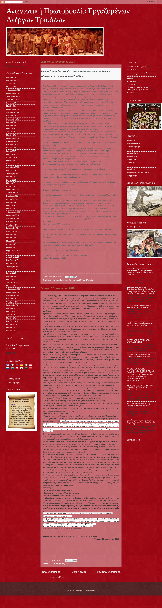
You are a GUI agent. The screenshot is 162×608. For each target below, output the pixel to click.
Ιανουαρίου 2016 (12, 190)
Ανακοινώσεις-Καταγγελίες (59, 564)
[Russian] (8, 368)
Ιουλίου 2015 (11, 202)
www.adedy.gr (132, 140)
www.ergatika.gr (132, 153)
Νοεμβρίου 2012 (12, 299)
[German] (17, 365)
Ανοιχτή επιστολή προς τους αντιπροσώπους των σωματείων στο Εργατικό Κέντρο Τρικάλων (140, 324)
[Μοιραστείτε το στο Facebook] (74, 277)
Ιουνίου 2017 (11, 151)
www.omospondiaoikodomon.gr (138, 172)
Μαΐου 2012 (10, 311)
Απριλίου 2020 (11, 84)
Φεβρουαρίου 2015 (13, 212)
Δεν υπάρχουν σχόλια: (53, 277)
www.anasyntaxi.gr (133, 143)
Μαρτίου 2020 (11, 87)
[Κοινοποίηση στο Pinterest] (76, 277)
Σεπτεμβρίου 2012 (12, 305)
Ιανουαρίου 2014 (12, 254)
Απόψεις (130, 78)
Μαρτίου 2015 (11, 209)
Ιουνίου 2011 (11, 331)
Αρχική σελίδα (79, 572)
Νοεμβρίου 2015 (12, 196)
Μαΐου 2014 (10, 241)
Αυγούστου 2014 (12, 231)
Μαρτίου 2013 (11, 286)
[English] (8, 365)
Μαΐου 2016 (10, 183)
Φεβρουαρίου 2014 (13, 251)
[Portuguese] (13, 368)
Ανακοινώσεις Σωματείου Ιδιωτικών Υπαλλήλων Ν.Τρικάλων (71, 280)
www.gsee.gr (131, 160)
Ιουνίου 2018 (11, 125)
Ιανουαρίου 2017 (12, 164)
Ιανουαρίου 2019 (12, 109)
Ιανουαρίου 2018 (12, 138)
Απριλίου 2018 (11, 132)
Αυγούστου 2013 (12, 270)
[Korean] (22, 368)
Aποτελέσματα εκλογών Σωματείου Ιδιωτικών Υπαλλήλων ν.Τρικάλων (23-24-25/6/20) (141, 422)
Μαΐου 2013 (10, 279)
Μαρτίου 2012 (11, 318)
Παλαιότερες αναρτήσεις (109, 572)
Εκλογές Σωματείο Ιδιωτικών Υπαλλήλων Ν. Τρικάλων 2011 (138, 89)
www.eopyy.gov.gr (133, 147)
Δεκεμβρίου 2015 (12, 193)
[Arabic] (27, 368)
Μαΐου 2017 (10, 154)
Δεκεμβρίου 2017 (12, 141)
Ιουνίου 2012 (11, 308)
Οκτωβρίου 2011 (12, 324)
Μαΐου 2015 (10, 206)
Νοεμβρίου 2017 (12, 145)
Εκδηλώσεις (131, 84)
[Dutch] (31, 365)
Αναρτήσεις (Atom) (57, 577)
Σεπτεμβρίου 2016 (12, 174)
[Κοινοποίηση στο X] (71, 277)
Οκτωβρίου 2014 (12, 225)
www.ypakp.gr (132, 176)
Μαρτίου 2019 (11, 106)
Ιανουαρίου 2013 (12, 292)
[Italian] (27, 365)
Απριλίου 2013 (11, 283)
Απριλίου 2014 (11, 244)
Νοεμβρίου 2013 (12, 260)
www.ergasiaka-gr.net (134, 150)
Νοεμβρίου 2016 (12, 170)
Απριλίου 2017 (11, 157)
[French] (13, 365)
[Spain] (22, 365)
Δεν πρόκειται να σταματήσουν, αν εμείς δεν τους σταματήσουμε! (139, 306)
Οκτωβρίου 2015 (12, 199)
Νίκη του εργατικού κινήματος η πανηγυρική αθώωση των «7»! (138, 404)
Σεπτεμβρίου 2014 (12, 228)
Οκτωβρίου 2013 (12, 263)
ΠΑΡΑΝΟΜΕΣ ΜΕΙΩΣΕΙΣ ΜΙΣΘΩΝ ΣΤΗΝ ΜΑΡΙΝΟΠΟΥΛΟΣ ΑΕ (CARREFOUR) (140, 387)
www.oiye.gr (131, 169)
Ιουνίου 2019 (11, 103)
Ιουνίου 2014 (11, 238)
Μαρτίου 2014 (11, 247)
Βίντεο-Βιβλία (131, 81)
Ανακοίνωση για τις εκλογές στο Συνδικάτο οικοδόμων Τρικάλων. (139, 355)
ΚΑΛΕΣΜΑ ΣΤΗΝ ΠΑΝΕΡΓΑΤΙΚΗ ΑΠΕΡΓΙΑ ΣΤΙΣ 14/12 (139, 341)
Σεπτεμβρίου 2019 (12, 96)
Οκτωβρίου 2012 (12, 302)
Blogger (92, 590)
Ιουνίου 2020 (11, 80)
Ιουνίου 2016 (11, 180)
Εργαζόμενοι (131, 70)
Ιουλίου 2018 (11, 122)
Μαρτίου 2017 (11, 161)
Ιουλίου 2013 (11, 273)
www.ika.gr (130, 163)
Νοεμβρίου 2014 (12, 222)
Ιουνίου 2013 (11, 276)
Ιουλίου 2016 (11, 177)
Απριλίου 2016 (11, 186)
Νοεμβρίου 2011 (12, 321)
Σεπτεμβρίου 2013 (12, 267)
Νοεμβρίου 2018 (12, 116)
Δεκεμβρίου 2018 (12, 112)
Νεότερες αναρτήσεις (51, 572)
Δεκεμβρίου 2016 (12, 167)
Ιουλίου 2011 (11, 328)
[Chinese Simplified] (31, 368)
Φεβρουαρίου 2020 (13, 90)
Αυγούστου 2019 (12, 100)
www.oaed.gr (131, 166)
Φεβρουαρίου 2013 (13, 289)
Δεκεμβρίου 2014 (12, 218)
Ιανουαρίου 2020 (12, 93)
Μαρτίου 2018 (11, 135)
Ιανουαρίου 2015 (12, 215)
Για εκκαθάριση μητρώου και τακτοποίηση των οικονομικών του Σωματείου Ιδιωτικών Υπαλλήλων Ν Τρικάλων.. (140, 272)
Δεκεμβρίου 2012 (12, 295)
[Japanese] (17, 368)
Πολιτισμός (130, 93)
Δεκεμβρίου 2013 (12, 257)
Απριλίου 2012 (11, 315)
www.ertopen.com (133, 156)
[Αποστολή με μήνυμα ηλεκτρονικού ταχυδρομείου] (66, 277)
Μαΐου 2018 (10, 129)
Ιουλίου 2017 (11, 148)
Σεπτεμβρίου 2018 (12, 119)
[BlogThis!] (69, 277)
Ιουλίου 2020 (11, 77)
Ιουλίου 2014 (11, 234)
